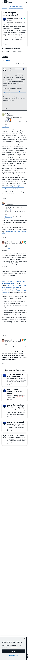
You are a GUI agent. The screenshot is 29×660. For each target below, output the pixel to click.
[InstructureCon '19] (10, 210)
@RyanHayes (5, 127)
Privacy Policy (14, 647)
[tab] (5, 56)
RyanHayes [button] (9, 18)
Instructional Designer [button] (11, 51)
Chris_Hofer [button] (8, 114)
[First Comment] (24, 18)
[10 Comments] (25, 242)
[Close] (24, 639)
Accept (13, 651)
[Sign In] (26, 2)
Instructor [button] (20, 51)
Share (5, 44)
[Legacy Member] (8, 120)
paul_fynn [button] (8, 242)
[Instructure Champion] (6, 120)
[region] (13, 648)
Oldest (8, 60)
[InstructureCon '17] (8, 210)
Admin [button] (3, 51)
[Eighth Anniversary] (20, 242)
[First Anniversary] (22, 18)
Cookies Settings (13, 655)
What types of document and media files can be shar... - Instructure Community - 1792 (13, 187)
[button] (4, 19)
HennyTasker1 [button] (10, 69)
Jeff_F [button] (7, 203)
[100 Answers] (23, 242)
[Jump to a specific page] (26, 64)
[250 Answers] (10, 120)
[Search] (24, 2)
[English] (8, 1)
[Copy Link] (24, 22)
